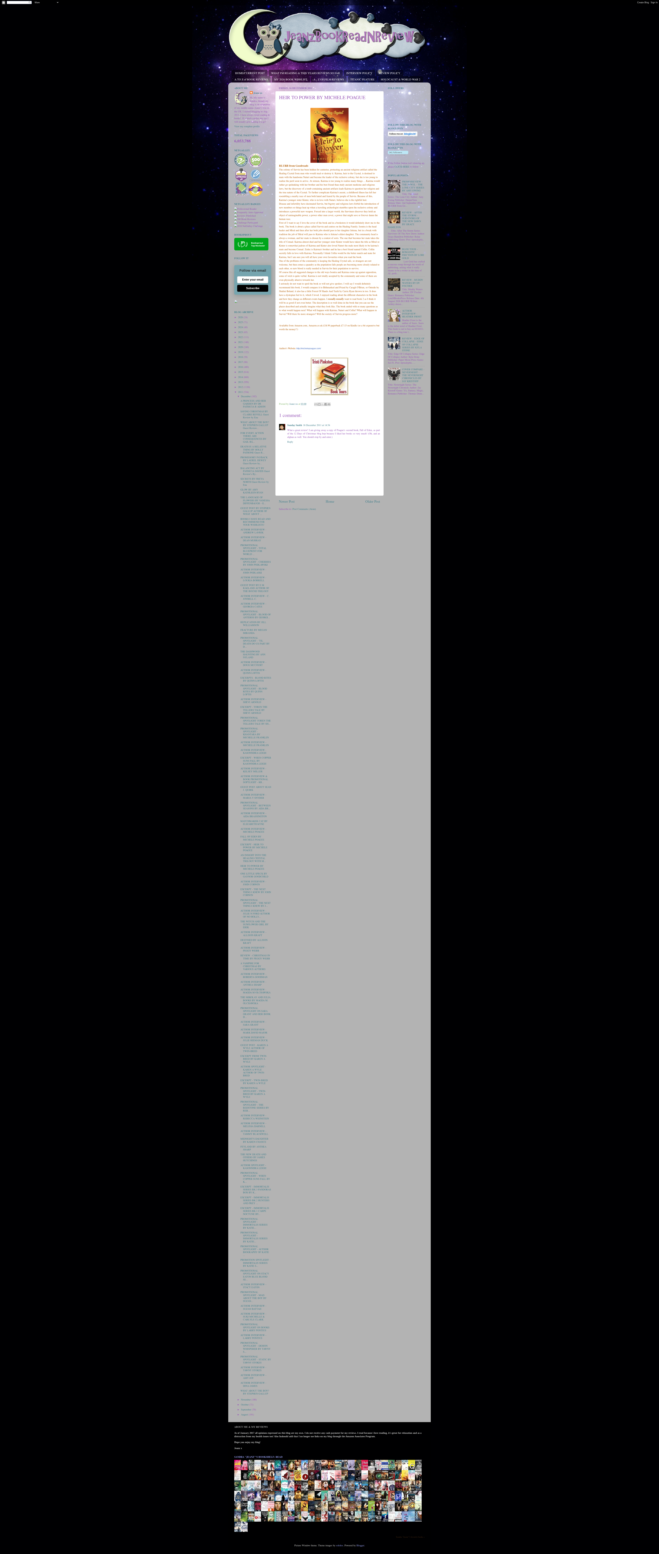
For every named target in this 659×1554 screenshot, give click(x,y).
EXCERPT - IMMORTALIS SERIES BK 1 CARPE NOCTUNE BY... (254, 1211)
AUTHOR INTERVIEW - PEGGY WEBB (253, 949)
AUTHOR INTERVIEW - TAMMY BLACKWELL (254, 1132)
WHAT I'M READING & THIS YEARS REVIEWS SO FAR (305, 73)
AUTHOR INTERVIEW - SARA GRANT (253, 1023)
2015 (241, 372)
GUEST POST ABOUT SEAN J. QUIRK (255, 788)
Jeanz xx (257, 93)
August (245, 1414)
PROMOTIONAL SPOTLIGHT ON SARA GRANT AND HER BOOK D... (255, 1012)
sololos (339, 1545)
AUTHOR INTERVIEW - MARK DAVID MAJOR (253, 1031)
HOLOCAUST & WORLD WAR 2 (400, 79)
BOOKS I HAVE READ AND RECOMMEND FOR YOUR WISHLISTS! (255, 522)
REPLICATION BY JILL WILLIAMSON (253, 624)
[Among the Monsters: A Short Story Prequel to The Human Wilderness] (419, 1511)
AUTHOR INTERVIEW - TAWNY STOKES (253, 1369)
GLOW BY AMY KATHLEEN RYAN (251, 491)
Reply (290, 441)
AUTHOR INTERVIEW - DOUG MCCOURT (253, 663)
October (245, 1404)
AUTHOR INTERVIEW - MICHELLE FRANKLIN (254, 744)
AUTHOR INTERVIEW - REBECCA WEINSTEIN (254, 1117)
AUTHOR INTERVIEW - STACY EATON (253, 1286)
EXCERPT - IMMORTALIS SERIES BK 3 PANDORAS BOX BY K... (255, 1189)
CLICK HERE (402, 166)
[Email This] (316, 404)
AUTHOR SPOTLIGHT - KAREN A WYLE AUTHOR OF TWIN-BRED (253, 1071)
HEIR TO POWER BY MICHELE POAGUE (252, 867)
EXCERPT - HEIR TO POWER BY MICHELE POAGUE (253, 847)
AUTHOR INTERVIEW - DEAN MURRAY (253, 539)
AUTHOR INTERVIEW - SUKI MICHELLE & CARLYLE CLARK (253, 1316)
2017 (241, 362)
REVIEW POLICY (389, 73)
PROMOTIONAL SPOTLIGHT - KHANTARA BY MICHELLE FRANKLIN (254, 733)
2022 (241, 337)
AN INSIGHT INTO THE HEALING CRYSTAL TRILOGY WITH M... (253, 858)
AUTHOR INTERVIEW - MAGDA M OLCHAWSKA (255, 991)
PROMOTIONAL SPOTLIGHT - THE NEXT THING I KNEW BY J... (255, 903)
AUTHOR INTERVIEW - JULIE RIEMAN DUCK (254, 1039)
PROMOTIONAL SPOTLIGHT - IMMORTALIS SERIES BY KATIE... (254, 1223)
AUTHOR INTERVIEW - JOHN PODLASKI (253, 571)
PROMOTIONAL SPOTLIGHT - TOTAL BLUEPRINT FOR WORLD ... (253, 549)
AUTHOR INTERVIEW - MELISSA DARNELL (253, 1125)
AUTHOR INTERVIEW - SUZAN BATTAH (253, 1307)
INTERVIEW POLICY (359, 73)
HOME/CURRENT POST (250, 73)
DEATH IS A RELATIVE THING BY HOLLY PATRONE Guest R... (253, 449)
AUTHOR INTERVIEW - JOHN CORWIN (253, 883)
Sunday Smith (294, 425)
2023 (241, 332)
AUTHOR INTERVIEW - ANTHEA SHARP (253, 983)
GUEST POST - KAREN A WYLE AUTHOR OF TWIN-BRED (254, 1048)
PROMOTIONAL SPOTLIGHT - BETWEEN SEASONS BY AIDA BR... (255, 805)
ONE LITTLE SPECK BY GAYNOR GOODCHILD (254, 875)
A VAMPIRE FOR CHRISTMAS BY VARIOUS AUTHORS (252, 966)
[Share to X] (322, 404)
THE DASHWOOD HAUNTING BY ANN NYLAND (252, 654)
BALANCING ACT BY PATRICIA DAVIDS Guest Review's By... (255, 471)
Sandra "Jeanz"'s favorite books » (410, 1536)
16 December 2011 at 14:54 (316, 425)
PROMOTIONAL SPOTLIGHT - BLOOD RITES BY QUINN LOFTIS (253, 690)
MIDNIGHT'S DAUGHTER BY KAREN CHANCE (254, 1140)
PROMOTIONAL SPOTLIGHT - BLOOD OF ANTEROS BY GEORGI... (255, 614)
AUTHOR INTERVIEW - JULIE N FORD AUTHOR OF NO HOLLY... (255, 913)
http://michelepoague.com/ (308, 348)
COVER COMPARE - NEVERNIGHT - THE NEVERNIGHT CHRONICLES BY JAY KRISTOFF (413, 375)
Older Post (372, 501)
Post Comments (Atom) (304, 509)
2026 (241, 317)
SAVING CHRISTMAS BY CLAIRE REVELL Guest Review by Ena (254, 414)
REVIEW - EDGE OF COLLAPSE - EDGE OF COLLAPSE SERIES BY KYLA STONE (413, 344)
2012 (241, 387)
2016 (241, 367)
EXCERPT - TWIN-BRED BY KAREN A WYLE (254, 1082)
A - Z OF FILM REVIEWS (329, 79)
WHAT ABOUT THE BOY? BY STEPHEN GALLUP (254, 1392)
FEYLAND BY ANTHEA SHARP (253, 1148)
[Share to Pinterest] (329, 404)
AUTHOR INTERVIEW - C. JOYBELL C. (254, 597)
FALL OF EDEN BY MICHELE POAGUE (252, 838)
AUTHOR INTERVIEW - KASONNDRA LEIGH (253, 751)
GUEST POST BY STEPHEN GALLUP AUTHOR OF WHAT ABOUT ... (255, 511)
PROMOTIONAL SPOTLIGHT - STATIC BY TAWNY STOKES (255, 1359)
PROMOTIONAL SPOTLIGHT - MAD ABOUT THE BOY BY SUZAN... (253, 1296)
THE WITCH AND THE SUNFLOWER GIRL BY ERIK (254, 924)
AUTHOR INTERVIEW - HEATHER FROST (412, 313)
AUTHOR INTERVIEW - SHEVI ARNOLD (253, 701)
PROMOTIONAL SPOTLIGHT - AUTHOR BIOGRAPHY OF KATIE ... (254, 1251)
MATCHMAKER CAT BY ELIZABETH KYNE (254, 822)
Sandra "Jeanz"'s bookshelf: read (258, 1457)
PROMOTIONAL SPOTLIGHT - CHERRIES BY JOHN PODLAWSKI (255, 561)
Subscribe (252, 288)
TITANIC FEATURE (362, 79)
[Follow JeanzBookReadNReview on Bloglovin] (403, 135)
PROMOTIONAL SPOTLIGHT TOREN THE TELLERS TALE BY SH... (255, 720)
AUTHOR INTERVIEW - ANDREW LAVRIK (253, 531)
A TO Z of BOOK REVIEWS (251, 79)
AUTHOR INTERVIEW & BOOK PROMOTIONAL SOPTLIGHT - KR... (254, 779)
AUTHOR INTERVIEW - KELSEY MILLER (253, 770)
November (246, 1399)
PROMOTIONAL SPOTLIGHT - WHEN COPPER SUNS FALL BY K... (255, 1177)
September (246, 1409)
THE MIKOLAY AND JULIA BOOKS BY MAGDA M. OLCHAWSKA (255, 1000)
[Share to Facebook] (325, 404)
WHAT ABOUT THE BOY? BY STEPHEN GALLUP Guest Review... (254, 425)
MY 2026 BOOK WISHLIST (290, 79)
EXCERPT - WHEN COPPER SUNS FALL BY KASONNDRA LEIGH (255, 760)
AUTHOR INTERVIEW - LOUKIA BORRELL (253, 579)
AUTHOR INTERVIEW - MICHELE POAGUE (253, 830)
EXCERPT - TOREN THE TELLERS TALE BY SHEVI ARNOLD (253, 709)
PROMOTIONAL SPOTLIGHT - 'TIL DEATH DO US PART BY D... (255, 642)
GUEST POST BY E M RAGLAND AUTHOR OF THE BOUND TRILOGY (254, 588)
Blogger (360, 1545)
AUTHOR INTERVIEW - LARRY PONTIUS (253, 1336)
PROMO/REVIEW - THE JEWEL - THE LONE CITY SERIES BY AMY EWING (413, 186)
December (246, 396)
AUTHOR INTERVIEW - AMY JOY (253, 1376)
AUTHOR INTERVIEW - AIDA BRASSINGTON (253, 815)
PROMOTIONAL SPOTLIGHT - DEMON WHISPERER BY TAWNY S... (255, 1347)
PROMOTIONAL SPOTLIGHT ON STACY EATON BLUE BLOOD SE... (254, 1275)
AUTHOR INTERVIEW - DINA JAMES (253, 1384)
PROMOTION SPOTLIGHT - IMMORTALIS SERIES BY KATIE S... (255, 1262)
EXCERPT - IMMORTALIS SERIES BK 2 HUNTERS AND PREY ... (254, 1200)
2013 (241, 382)
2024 (241, 327)
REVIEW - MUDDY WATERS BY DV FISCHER (412, 282)
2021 (241, 342)
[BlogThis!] (319, 404)
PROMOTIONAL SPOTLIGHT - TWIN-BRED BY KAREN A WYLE (253, 1092)
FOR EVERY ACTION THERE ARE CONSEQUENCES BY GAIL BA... (253, 437)
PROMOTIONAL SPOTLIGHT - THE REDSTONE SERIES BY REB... (254, 1106)
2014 (241, 377)
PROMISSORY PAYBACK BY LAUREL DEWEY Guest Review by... (254, 460)
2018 (241, 357)
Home (330, 501)
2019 (241, 352)
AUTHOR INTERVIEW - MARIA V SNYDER (253, 796)
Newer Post (287, 501)
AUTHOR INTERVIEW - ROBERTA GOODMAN (253, 975)
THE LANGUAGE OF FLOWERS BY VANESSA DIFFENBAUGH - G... (255, 500)
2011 (241, 392)
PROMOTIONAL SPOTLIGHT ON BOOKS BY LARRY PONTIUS (254, 1327)
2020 (241, 347)
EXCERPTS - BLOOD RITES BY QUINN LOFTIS (255, 679)
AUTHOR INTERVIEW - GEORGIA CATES (253, 605)
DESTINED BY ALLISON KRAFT (254, 941)
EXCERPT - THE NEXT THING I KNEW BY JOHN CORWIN (255, 892)
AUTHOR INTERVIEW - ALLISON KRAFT (253, 933)
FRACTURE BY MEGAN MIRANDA (253, 631)
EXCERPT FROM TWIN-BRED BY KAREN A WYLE (253, 1058)
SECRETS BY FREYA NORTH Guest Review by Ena (254, 481)
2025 (241, 322)
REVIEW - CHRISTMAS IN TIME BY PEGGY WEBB (255, 957)
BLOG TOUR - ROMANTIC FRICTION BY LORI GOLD (413, 253)
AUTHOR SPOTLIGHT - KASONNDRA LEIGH (253, 1166)
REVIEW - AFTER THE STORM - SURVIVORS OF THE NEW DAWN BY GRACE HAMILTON (405, 220)
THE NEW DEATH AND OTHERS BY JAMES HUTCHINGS (253, 1157)
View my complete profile (247, 126)
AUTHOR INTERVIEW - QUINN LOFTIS (253, 671)
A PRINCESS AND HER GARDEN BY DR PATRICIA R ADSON (253, 403)
